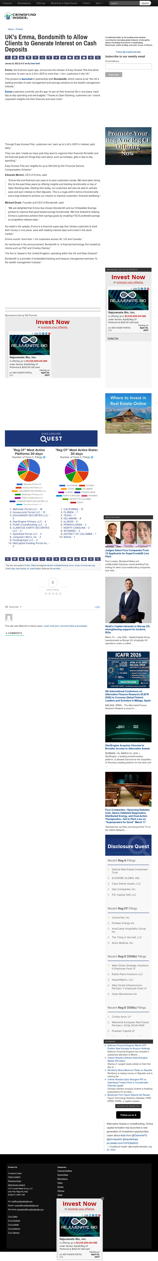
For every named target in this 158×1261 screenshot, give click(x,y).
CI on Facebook (14, 1220)
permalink (56, 568)
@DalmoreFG (139, 1135)
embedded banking (61, 565)
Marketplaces (24, 3)
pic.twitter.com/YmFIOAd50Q (122, 1143)
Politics (60, 1182)
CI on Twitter (12, 1216)
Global (33, 565)
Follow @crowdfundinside (128, 51)
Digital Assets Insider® (16, 1185)
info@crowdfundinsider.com (22, 1201)
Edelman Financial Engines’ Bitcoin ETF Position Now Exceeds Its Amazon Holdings (129, 1047)
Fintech (86, 3)
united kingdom (35, 568)
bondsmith (49, 565)
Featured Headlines (64, 1170)
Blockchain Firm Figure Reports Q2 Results (129, 1094)
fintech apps (10, 568)
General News (62, 1174)
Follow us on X (128, 1114)
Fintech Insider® (14, 1177)
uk (28, 568)
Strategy (60, 1186)
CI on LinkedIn (13, 1224)
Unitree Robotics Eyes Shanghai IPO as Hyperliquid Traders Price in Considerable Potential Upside (128, 1082)
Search (145, 3)
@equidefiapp (130, 1139)
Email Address (112, 61)
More (99, 3)
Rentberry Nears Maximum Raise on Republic (130, 1070)
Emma (8, 91)
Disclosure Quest (14, 1181)
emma (71, 565)
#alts (123, 1135)
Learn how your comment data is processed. (65, 625)
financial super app (88, 565)
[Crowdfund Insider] (21, 22)
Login (97, 606)
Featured (7, 3)
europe (77, 565)
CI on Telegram (13, 1232)
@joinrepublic (114, 1139)
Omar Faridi (35, 63)
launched (27, 79)
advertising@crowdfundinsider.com (30, 1209)
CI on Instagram (14, 1228)
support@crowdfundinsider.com (27, 1205)
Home (11, 29)
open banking (21, 568)
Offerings (40, 3)
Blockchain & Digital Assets (64, 3)
